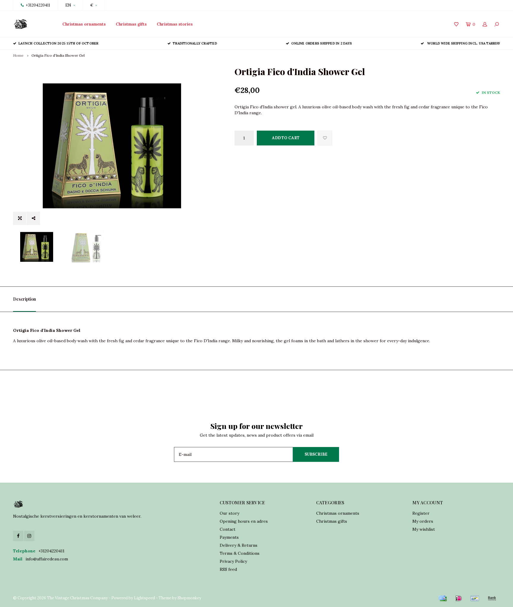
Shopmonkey (189, 597)
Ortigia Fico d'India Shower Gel (58, 55)
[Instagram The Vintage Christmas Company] (29, 536)
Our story (229, 513)
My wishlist (423, 529)
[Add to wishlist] (324, 138)
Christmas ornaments (84, 24)
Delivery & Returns (238, 545)
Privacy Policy (233, 561)
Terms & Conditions (239, 553)
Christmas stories (175, 24)
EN (68, 5)
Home (18, 55)
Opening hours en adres (244, 521)
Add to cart (286, 137)
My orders (422, 521)
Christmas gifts (131, 24)
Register (421, 513)
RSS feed (228, 569)
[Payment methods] (443, 598)
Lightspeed (144, 597)
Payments (229, 537)
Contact (227, 529)
